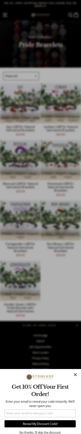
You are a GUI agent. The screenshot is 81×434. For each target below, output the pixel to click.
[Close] (75, 374)
